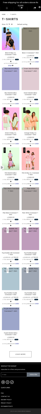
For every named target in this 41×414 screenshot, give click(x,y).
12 (7, 24)
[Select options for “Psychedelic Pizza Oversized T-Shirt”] (39, 277)
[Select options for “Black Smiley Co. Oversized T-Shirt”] (19, 37)
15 (9, 24)
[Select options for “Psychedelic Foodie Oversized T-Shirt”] (19, 277)
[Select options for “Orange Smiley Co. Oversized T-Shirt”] (39, 117)
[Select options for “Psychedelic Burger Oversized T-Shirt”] (39, 237)
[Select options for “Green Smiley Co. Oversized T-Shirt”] (19, 117)
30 (12, 24)
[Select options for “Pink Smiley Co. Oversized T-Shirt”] (39, 157)
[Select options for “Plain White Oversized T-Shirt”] (39, 197)
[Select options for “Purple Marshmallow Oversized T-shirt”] (19, 317)
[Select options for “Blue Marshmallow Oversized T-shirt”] (19, 77)
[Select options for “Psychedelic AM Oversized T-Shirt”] (19, 237)
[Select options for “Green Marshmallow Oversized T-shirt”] (39, 77)
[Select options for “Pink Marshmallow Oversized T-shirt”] (19, 157)
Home (3, 14)
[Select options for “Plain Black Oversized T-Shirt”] (19, 197)
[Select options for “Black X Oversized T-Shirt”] (39, 37)
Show (3, 24)
